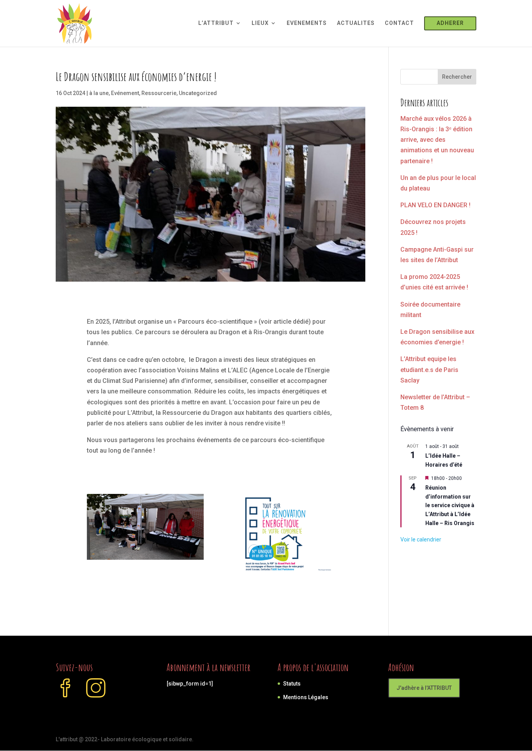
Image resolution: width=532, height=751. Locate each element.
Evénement (125, 93)
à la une (99, 93)
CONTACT (399, 23)
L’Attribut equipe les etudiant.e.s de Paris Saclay (429, 369)
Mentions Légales (305, 697)
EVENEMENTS (307, 23)
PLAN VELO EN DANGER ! (435, 205)
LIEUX (260, 23)
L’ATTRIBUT (216, 23)
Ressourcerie (158, 93)
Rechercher (457, 77)
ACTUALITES (356, 23)
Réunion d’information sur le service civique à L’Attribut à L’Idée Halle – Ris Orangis (449, 505)
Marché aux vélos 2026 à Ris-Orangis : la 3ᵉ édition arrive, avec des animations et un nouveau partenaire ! (437, 140)
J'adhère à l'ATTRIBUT (424, 688)
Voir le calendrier (420, 539)
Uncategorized (198, 93)
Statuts (292, 683)
